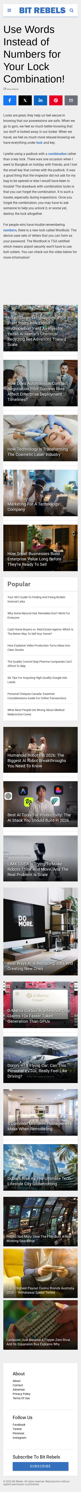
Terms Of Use (21, 1398)
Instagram (19, 1437)
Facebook (19, 1424)
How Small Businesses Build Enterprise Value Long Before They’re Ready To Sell (34, 559)
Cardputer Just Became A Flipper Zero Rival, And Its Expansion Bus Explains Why (38, 1342)
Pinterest (18, 1433)
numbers (10, 230)
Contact (18, 1385)
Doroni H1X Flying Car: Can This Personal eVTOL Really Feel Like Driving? (37, 1071)
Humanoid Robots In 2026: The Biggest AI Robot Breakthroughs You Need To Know (36, 760)
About (17, 1381)
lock (39, 143)
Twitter (17, 1429)
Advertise (19, 1389)
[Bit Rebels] (40, 14)
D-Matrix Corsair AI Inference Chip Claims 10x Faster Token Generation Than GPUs (38, 1016)
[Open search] (74, 8)
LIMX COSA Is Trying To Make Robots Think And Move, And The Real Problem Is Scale (37, 869)
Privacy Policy (22, 1394)
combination (57, 154)
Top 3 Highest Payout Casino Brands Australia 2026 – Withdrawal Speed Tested (40, 1290)
